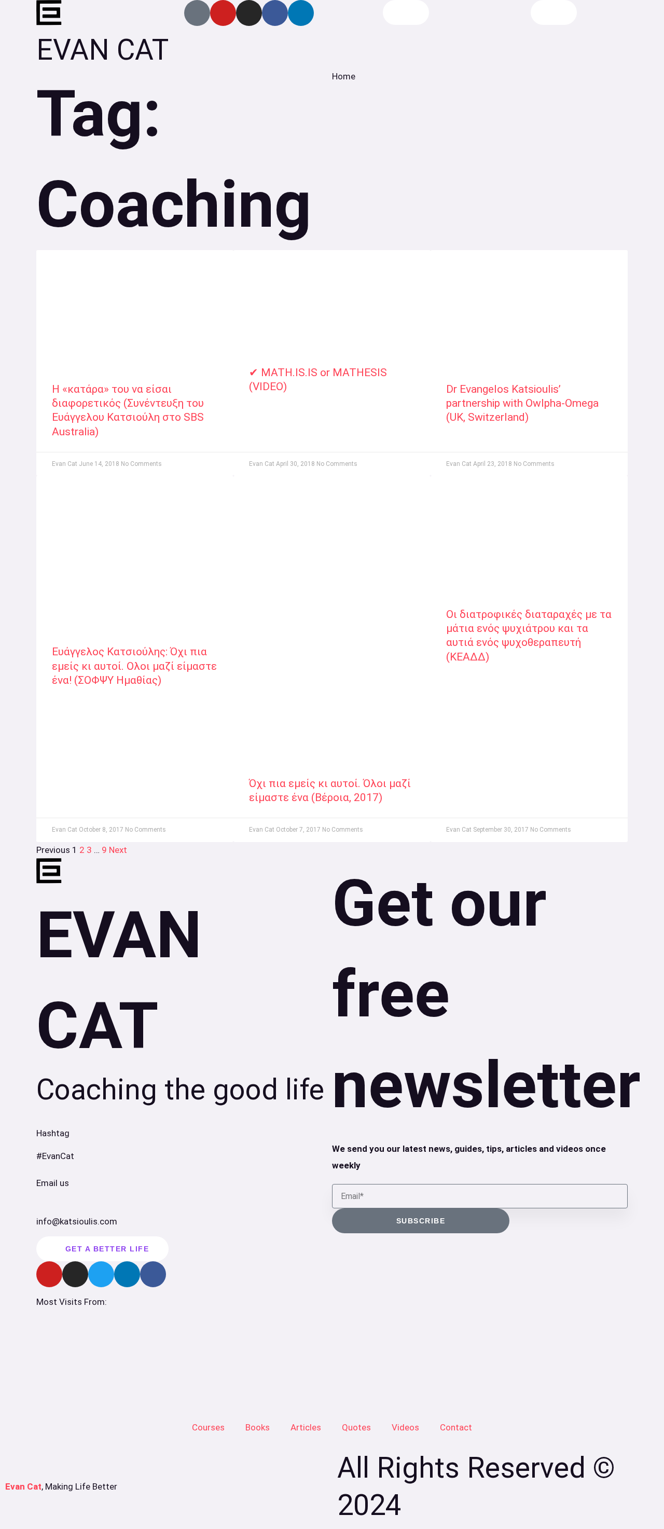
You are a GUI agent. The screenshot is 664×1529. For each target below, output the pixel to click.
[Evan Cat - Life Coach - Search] (406, 12)
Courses (208, 1427)
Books (257, 1427)
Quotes (356, 1427)
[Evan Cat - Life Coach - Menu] (554, 12)
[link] (134, 306)
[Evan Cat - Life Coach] (49, 13)
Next (118, 850)
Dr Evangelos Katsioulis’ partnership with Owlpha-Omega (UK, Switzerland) (522, 403)
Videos (405, 1427)
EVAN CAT (102, 49)
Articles (305, 1427)
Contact (456, 1427)
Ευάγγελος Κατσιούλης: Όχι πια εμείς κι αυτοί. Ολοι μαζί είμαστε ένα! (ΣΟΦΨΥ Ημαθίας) (134, 665)
